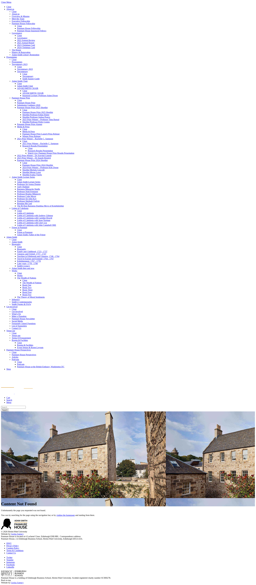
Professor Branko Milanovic (29, 194)
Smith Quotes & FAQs (21, 304)
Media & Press (23, 127)
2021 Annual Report (25, 43)
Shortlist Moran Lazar (31, 172)
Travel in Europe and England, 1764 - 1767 (35, 259)
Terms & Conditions (14, 550)
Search (5, 410)
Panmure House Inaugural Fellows (31, 31)
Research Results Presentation (35, 146)
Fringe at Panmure (19, 227)
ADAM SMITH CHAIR (27, 88)
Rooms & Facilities (20, 340)
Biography (16, 244)
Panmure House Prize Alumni (29, 124)
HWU (9, 543)
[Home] (17, 393)
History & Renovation (21, 52)
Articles (15, 357)
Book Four (27, 292)
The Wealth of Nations (26, 278)
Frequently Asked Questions (24, 323)
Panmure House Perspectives (18, 350)
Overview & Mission (20, 16)
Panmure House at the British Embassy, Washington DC (40, 367)
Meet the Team (18, 19)
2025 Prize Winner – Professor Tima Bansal (40, 119)
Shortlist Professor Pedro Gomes (36, 122)
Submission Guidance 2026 (28, 105)
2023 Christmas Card (26, 45)
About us (10, 9)
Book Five (26, 295)
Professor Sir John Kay (27, 199)
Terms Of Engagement (21, 338)
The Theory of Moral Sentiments (31, 297)
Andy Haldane (23, 187)
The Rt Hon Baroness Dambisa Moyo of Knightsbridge (40, 206)
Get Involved (11, 307)
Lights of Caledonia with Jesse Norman (33, 220)
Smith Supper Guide (31, 79)
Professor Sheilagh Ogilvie (28, 201)
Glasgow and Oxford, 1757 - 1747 (31, 254)
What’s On (16, 314)
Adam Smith (11, 237)
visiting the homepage (65, 515)
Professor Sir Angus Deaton (29, 184)
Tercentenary (22, 71)
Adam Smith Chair (20, 81)
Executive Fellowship (21, 21)
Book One (26, 285)
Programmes (11, 57)
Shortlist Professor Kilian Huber (35, 115)
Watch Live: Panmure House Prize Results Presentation (51, 153)
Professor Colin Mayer (26, 196)
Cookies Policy (12, 548)
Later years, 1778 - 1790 (27, 263)
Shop (8, 369)
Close (8, 7)
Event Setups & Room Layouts (30, 347)
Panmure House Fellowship (23, 23)
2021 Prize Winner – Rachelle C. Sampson (35, 139)
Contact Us (16, 328)
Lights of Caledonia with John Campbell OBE (36, 225)
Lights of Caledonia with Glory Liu (32, 223)
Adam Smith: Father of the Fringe (31, 235)
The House (16, 50)
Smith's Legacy (23, 266)
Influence (16, 299)
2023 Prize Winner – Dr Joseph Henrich (34, 158)
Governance (17, 33)
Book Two (26, 287)
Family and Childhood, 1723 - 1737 (32, 251)
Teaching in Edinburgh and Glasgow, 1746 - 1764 (38, 256)
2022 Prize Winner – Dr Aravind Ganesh (34, 155)
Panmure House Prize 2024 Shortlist (32, 160)
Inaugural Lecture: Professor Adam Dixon (40, 95)
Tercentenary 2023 (19, 64)
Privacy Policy (12, 546)
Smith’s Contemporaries (22, 302)
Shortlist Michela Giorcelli (33, 170)
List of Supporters (19, 326)
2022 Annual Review (26, 40)
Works (14, 271)
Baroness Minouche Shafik (28, 189)
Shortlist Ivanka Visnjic (32, 175)
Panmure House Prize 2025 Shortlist (32, 107)
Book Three (27, 290)
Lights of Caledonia (20, 208)
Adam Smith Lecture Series (23, 177)
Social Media (17, 321)
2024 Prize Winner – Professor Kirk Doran (40, 167)
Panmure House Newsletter (23, 319)
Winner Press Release (31, 136)
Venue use (10, 331)
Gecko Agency (17, 534)
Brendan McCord (24, 203)
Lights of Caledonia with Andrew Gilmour (35, 215)
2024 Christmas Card (26, 47)
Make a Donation (19, 316)
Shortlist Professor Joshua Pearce (36, 117)
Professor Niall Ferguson (27, 191)
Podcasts (15, 359)
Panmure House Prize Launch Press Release (41, 134)
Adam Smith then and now (23, 268)
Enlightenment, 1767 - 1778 (29, 261)
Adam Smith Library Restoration (25, 55)
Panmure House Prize (21, 98)
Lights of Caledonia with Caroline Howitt (34, 218)
